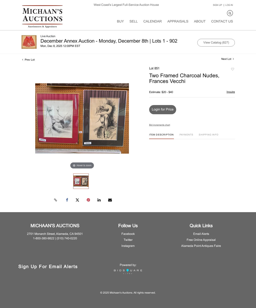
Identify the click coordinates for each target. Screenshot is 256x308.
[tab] (161, 136)
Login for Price (163, 109)
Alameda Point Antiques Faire (201, 246)
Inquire (231, 92)
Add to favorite (232, 69)
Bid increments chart (159, 125)
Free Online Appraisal (201, 240)
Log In (229, 5)
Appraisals (177, 21)
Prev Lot (29, 60)
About (200, 21)
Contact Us (222, 21)
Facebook (128, 234)
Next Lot (226, 59)
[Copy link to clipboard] (55, 200)
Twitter (128, 240)
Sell (133, 21)
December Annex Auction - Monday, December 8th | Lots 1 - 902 (108, 41)
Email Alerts (201, 234)
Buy (120, 21)
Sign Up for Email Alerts (48, 267)
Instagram (128, 246)
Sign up (217, 5)
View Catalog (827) (216, 42)
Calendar (152, 21)
